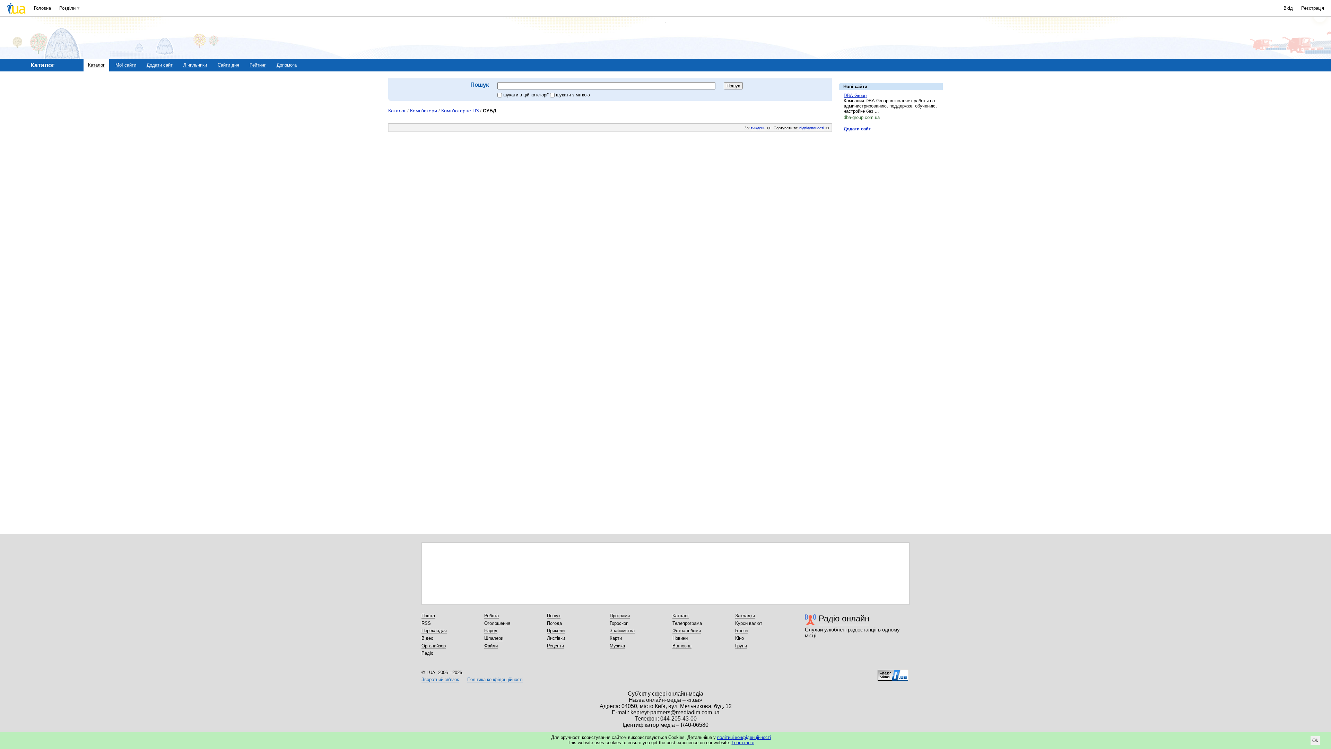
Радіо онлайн (844, 618)
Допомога (287, 65)
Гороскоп (619, 623)
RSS (426, 623)
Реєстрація (1312, 8)
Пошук (553, 615)
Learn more (743, 742)
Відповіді (681, 645)
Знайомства (622, 630)
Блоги (741, 630)
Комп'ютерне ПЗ (460, 110)
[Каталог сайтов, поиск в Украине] (893, 672)
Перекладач (434, 630)
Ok (1315, 740)
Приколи (556, 630)
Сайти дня (228, 65)
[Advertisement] (891, 182)
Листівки (556, 638)
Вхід (1288, 8)
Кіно (739, 638)
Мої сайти (125, 65)
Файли (491, 645)
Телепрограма (687, 623)
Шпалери (493, 638)
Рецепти (555, 645)
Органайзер (433, 645)
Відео (427, 638)
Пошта (428, 615)
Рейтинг (258, 65)
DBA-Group (855, 95)
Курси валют (748, 623)
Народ (490, 630)
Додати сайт (160, 65)
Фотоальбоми (686, 630)
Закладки (745, 615)
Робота (491, 615)
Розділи (67, 8)
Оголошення (497, 623)
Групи (741, 645)
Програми (620, 615)
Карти (616, 638)
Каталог (96, 65)
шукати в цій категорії (526, 94)
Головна (42, 8)
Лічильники (195, 65)
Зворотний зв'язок (440, 679)
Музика (617, 645)
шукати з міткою (573, 94)
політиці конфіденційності (744, 737)
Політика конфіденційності (495, 679)
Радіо (427, 653)
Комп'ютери (423, 110)
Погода (554, 623)
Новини (680, 638)
